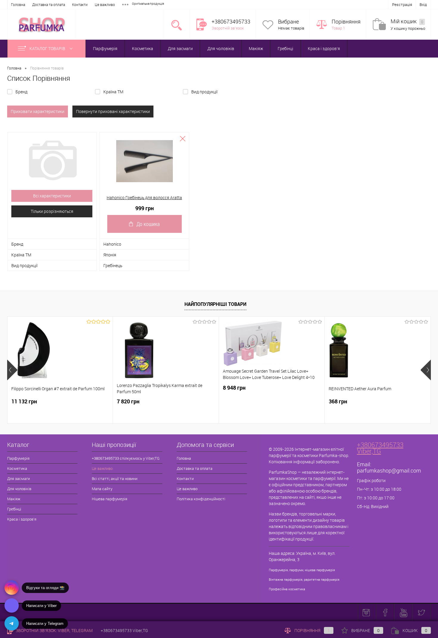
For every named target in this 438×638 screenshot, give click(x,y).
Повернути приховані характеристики (113, 111)
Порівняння (346, 21)
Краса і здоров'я (324, 48)
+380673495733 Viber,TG (380, 447)
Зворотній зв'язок (228, 28)
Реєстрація (402, 4)
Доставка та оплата (48, 4)
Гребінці (285, 48)
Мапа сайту (102, 488)
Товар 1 (338, 28)
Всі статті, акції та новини (114, 478)
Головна (18, 4)
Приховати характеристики (37, 111)
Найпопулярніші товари (215, 304)
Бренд (21, 92)
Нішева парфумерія (109, 498)
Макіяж (256, 48)
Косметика (142, 48)
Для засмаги (180, 48)
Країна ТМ (113, 92)
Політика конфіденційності (201, 498)
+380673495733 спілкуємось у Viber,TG (126, 458)
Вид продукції (204, 92)
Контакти (80, 4)
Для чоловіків (220, 48)
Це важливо (105, 4)
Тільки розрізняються (52, 211)
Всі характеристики (52, 196)
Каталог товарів (47, 48)
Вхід (423, 4)
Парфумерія (105, 48)
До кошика (148, 223)
